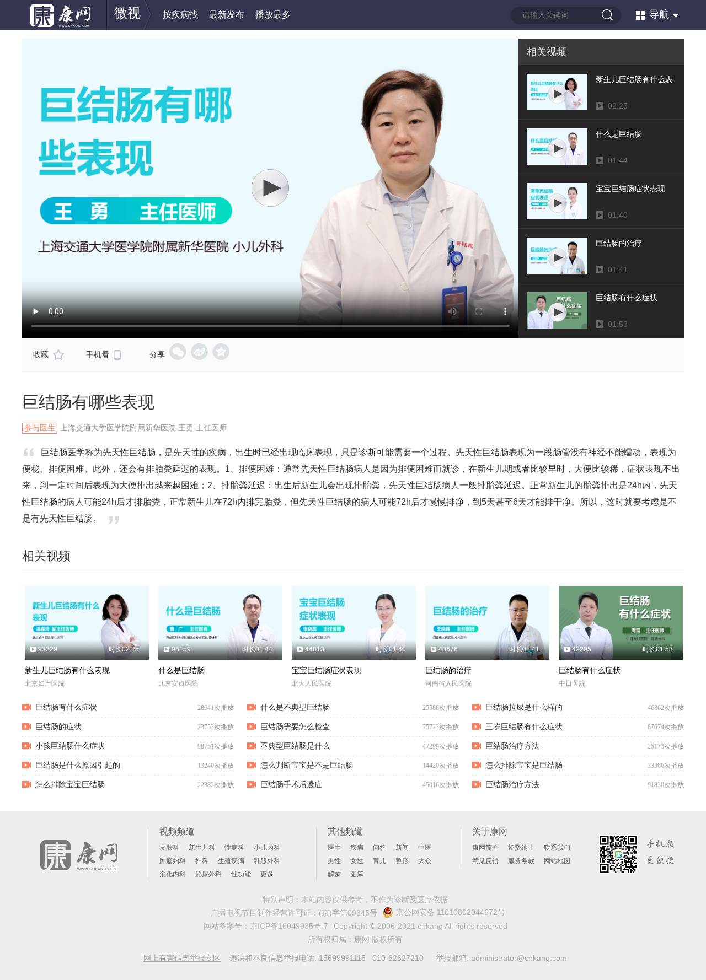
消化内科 (172, 874)
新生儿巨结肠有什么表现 (67, 670)
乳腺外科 (267, 861)
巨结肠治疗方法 (512, 745)
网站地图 (557, 861)
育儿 (379, 861)
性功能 (241, 874)
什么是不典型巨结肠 (295, 707)
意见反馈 (485, 861)
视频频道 (177, 831)
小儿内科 (267, 848)
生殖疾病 (231, 861)
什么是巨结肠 (181, 670)
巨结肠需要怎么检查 (295, 726)
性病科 (234, 848)
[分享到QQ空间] (220, 351)
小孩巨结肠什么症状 (70, 745)
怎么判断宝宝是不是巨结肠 (306, 765)
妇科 (201, 861)
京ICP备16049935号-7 (289, 926)
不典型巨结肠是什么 (295, 745)
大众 (424, 861)
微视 (127, 13)
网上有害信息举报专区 (182, 958)
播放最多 (273, 14)
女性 (356, 861)
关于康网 (489, 831)
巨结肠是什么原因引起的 (77, 765)
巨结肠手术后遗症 (291, 784)
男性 (334, 861)
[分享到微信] (177, 351)
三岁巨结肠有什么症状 (524, 726)
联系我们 (557, 848)
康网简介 (485, 848)
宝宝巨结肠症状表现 (326, 670)
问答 (379, 848)
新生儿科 (202, 848)
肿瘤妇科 (172, 861)
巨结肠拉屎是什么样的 (524, 707)
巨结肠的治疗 (448, 670)
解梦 (334, 874)
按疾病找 (180, 14)
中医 (424, 848)
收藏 (41, 354)
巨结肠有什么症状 (590, 670)
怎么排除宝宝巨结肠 (70, 784)
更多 (267, 874)
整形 (402, 861)
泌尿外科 (208, 874)
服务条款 (521, 861)
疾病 (356, 848)
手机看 (97, 354)
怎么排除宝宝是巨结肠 (524, 765)
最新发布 (226, 14)
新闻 (402, 848)
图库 (356, 874)
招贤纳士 (521, 848)
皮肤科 (169, 848)
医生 (334, 848)
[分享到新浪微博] (199, 351)
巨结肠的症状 (58, 726)
